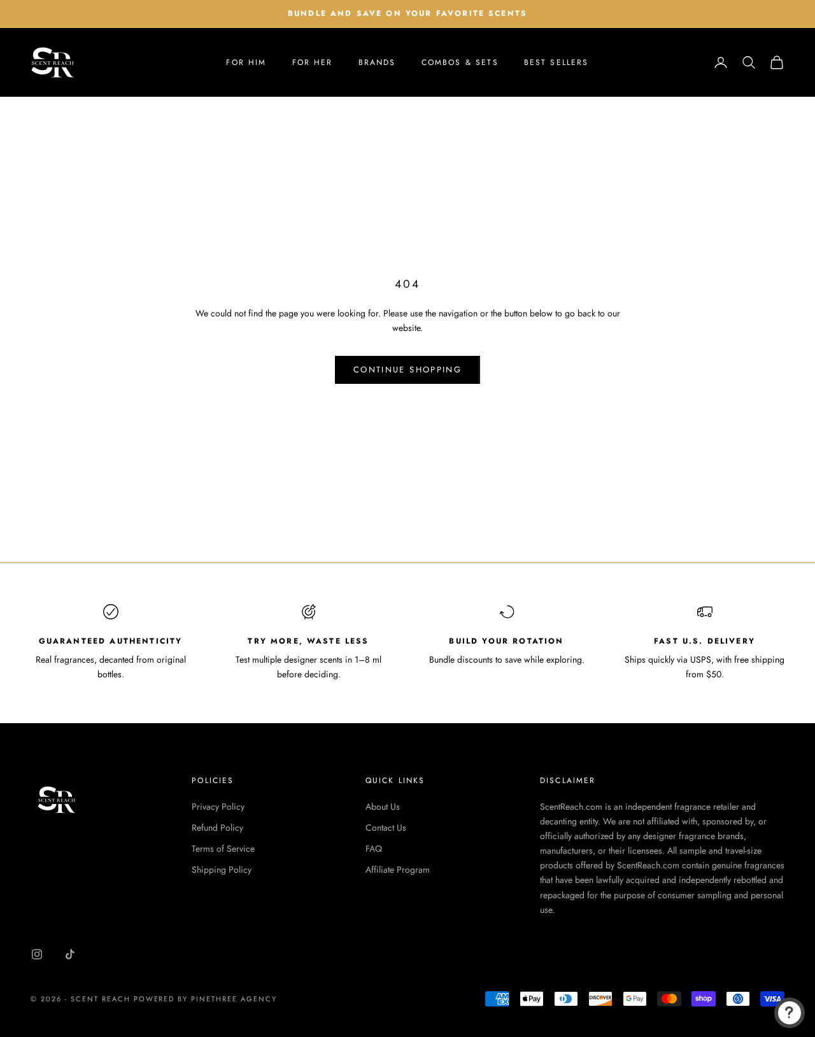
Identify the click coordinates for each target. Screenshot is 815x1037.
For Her (312, 62)
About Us (382, 806)
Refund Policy (217, 827)
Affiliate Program (397, 869)
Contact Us (385, 827)
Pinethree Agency (234, 999)
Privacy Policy (218, 806)
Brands (377, 62)
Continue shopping (407, 369)
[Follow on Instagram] (37, 954)
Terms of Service (223, 848)
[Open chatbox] (789, 1013)
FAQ (373, 848)
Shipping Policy (222, 869)
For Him (246, 62)
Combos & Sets (460, 62)
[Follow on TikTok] (70, 954)
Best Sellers (556, 62)
